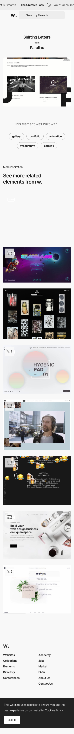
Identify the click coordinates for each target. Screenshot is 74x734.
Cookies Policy (54, 710)
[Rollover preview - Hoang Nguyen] (37, 589)
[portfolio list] (37, 313)
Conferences (11, 677)
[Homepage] (37, 369)
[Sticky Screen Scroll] (37, 535)
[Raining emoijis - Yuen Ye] (37, 480)
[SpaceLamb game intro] (37, 265)
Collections (10, 660)
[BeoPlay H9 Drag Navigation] (37, 425)
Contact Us (45, 683)
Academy (44, 655)
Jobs (41, 660)
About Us (44, 677)
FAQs (41, 672)
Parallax (37, 48)
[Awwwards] (14, 15)
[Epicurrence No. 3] (37, 217)
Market (42, 666)
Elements (9, 666)
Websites (9, 655)
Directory (9, 672)
